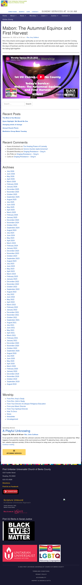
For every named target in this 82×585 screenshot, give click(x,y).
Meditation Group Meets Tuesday (15, 131)
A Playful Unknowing (16, 430)
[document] (41, 241)
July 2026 (10, 171)
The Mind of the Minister (11, 118)
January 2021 (12, 340)
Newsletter (11, 416)
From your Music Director (16, 406)
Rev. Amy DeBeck (33, 37)
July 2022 (10, 294)
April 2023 (11, 271)
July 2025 (10, 202)
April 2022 (11, 302)
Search (21, 11)
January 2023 (12, 279)
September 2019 (13, 381)
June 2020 (11, 358)
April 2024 (11, 240)
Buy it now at (9, 511)
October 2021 (12, 317)
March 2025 (11, 212)
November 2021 (13, 315)
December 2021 (13, 312)
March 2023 (11, 274)
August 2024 (11, 230)
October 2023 (12, 256)
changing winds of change (12, 124)
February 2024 (12, 246)
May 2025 (10, 207)
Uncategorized (12, 419)
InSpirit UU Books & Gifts (41, 580)
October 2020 (12, 348)
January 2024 (12, 248)
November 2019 (13, 376)
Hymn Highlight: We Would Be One (15, 121)
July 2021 (10, 325)
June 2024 (11, 235)
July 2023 (10, 264)
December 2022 (13, 281)
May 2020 (10, 361)
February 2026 (12, 184)
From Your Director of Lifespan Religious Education (26, 404)
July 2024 (10, 233)
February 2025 (12, 215)
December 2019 (13, 374)
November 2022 (13, 284)
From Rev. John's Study (16, 401)
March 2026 (11, 181)
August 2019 (11, 384)
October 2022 (12, 287)
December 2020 (13, 343)
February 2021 (12, 338)
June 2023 (11, 266)
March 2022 (11, 305)
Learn (43, 16)
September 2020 (13, 351)
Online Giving (8, 19)
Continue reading (8, 444)
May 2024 (10, 238)
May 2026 (10, 176)
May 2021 (10, 330)
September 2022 (13, 289)
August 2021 (11, 322)
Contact (35, 11)
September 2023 (13, 258)
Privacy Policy (41, 574)
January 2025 (12, 217)
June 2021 (11, 328)
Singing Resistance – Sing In (34, 151)
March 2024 (11, 243)
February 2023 (12, 276)
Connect (65, 16)
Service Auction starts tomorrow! (35, 149)
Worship (32, 16)
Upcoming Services (14, 453)
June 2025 (11, 205)
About (12, 16)
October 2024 (12, 225)
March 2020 (11, 366)
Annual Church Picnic (10, 128)
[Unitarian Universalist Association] (21, 553)
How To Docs (12, 411)
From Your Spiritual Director (17, 409)
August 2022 (11, 292)
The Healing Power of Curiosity (35, 146)
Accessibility (41, 577)
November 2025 (13, 192)
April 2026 (11, 179)
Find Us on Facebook (10, 486)
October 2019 (12, 379)
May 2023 (10, 269)
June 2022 (11, 297)
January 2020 (12, 371)
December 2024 (13, 220)
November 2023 (13, 253)
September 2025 (13, 197)
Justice (54, 16)
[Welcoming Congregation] (50, 553)
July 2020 (10, 356)
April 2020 (11, 364)
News (22, 16)
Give (28, 11)
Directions (12, 11)
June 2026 (11, 174)
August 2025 (11, 199)
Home (5, 16)
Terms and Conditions (41, 571)
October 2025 (12, 194)
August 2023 (11, 261)
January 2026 (12, 187)
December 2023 (13, 251)
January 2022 (12, 310)
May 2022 (10, 299)
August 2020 (11, 353)
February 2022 (12, 307)
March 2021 (11, 335)
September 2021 (13, 320)
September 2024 (13, 228)
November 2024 (13, 222)
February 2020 (12, 369)
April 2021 (11, 333)
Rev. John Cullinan (31, 434)
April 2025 (11, 210)
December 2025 (13, 189)
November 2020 (13, 346)
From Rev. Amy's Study (15, 399)
